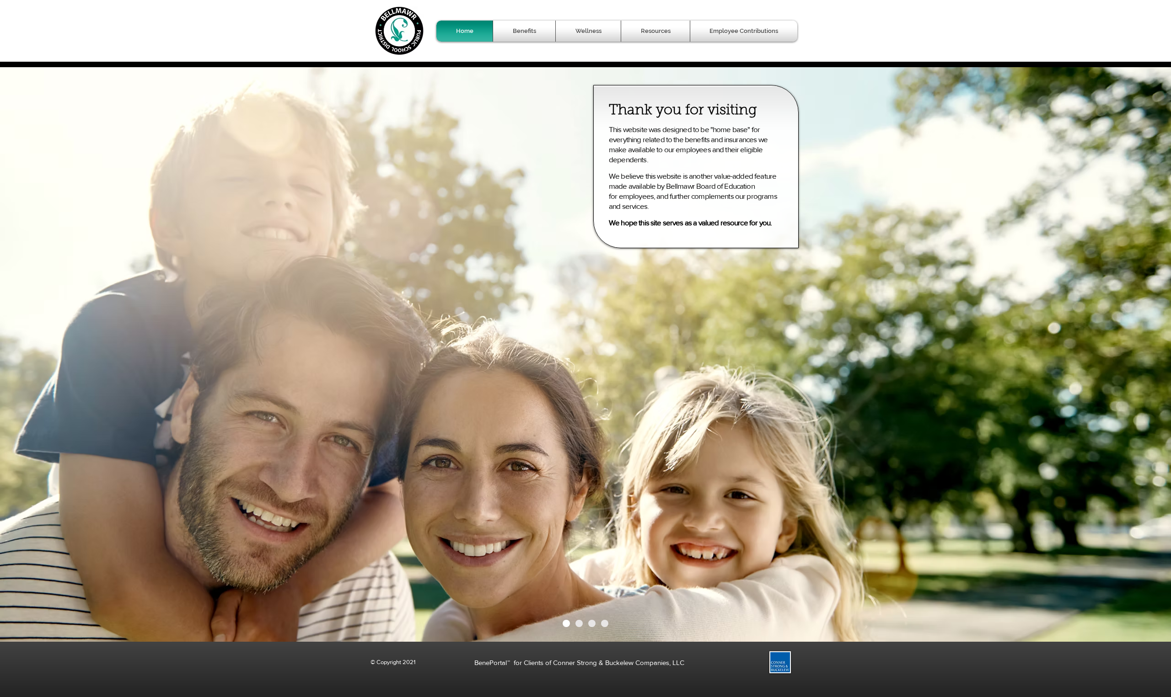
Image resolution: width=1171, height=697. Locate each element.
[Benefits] (579, 623)
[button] (524, 31)
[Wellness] (592, 623)
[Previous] (51, 354)
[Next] (1119, 354)
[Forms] (604, 623)
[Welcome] (566, 623)
